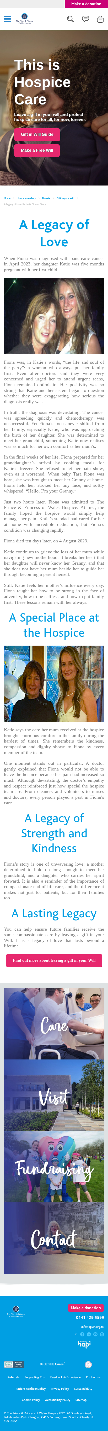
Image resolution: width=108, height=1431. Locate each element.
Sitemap (81, 1400)
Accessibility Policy (57, 1400)
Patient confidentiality (31, 1389)
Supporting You (35, 1377)
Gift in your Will (65, 198)
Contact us (93, 1377)
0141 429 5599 (90, 1317)
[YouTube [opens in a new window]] (96, 1334)
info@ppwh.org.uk (92, 1327)
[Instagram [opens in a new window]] (102, 1334)
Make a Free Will (37, 150)
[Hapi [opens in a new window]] (85, 1347)
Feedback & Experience (65, 1377)
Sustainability (83, 1389)
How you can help (26, 198)
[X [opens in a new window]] (76, 1334)
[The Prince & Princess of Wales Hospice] (24, 23)
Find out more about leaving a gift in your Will (54, 960)
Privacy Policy (60, 1389)
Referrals (13, 1377)
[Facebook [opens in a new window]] (82, 1334)
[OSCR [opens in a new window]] (16, 1366)
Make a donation (86, 4)
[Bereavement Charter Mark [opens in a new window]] (88, 1366)
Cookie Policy (31, 1400)
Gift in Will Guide (37, 134)
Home (7, 198)
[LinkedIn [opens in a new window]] (89, 1334)
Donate (46, 198)
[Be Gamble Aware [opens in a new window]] (52, 1365)
